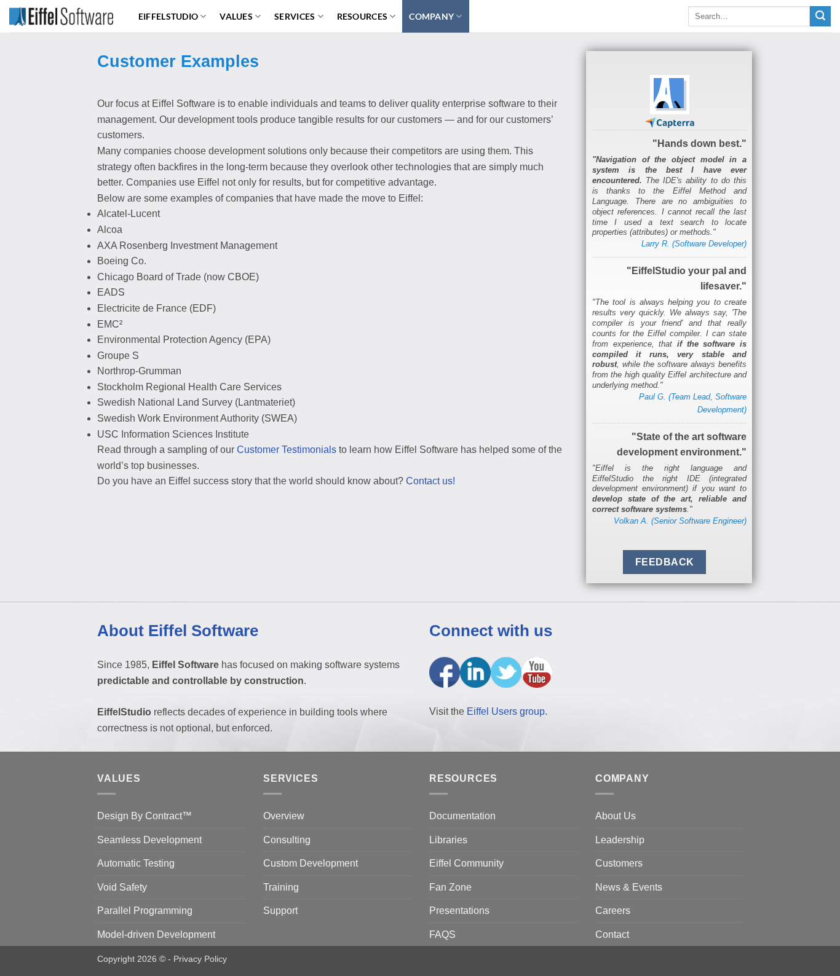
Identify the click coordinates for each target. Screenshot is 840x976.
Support (280, 910)
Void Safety (122, 887)
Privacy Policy (200, 959)
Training (281, 887)
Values (236, 16)
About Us (615, 816)
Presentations (459, 910)
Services (294, 16)
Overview (283, 816)
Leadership (619, 840)
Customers (619, 863)
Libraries (448, 840)
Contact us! (430, 481)
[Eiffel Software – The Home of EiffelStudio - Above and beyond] (61, 16)
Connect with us (490, 630)
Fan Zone (450, 887)
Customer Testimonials (286, 449)
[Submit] (820, 16)
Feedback (664, 562)
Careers (612, 910)
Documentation (462, 816)
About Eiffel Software (177, 630)
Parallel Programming (144, 910)
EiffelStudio (168, 16)
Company (431, 16)
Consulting (287, 840)
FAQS (442, 934)
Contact (612, 934)
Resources (362, 16)
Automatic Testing (136, 863)
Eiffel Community (466, 863)
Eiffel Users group (506, 711)
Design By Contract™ (144, 816)
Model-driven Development (156, 934)
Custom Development (310, 863)
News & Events (628, 887)
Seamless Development (149, 840)
